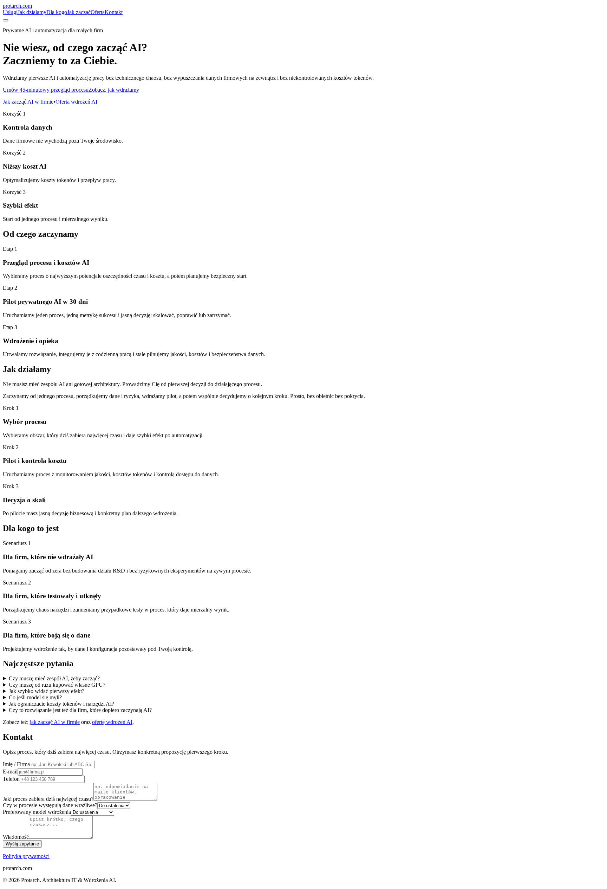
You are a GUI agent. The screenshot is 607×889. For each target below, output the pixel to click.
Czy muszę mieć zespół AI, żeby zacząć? (54, 678)
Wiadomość (16, 837)
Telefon (11, 779)
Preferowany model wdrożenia (37, 812)
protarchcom (17, 6)
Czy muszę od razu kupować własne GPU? (57, 685)
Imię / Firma (16, 764)
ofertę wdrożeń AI (112, 722)
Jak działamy (32, 12)
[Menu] (5, 20)
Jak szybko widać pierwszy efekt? (46, 691)
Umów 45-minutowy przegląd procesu (46, 90)
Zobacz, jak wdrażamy (114, 90)
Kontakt (114, 12)
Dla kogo (56, 12)
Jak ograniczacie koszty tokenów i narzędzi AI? (61, 704)
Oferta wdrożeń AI (76, 102)
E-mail (10, 771)
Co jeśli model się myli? (35, 697)
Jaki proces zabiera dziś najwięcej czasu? (48, 799)
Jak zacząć (79, 12)
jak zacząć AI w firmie (55, 722)
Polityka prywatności (26, 856)
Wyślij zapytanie (22, 843)
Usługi (10, 12)
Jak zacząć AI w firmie (28, 102)
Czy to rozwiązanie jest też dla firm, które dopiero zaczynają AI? (80, 710)
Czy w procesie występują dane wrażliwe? (50, 805)
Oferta (98, 12)
